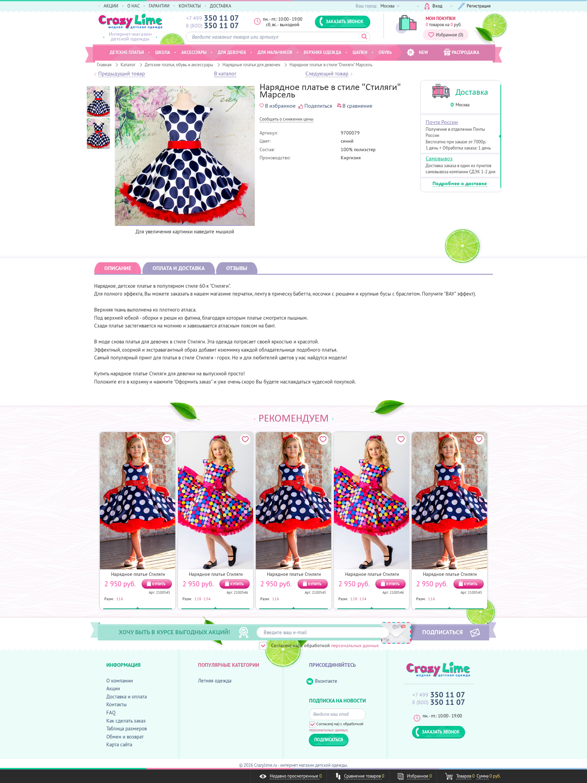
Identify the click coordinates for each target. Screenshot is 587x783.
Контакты (116, 704)
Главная (104, 64)
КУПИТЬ (158, 584)
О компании (119, 680)
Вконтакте (326, 681)
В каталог (225, 74)
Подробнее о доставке (459, 183)
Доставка (472, 92)
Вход (437, 6)
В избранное (280, 105)
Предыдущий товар (121, 74)
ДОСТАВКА (220, 6)
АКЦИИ (111, 6)
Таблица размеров (126, 728)
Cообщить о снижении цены (287, 119)
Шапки (360, 52)
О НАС (133, 6)
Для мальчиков (274, 52)
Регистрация (479, 6)
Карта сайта (119, 744)
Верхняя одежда (322, 52)
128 (197, 598)
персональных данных (355, 645)
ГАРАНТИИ (159, 6)
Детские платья (127, 52)
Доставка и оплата (126, 696)
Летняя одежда (214, 680)
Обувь (385, 52)
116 (119, 598)
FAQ (110, 712)
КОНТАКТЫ (190, 6)
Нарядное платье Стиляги (138, 574)
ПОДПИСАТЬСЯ (442, 632)
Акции (113, 688)
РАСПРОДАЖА (465, 52)
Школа (162, 52)
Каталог (128, 64)
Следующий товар (327, 74)
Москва (462, 105)
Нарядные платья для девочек (251, 64)
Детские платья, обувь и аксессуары (179, 64)
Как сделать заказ (126, 720)
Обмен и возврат (125, 736)
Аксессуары (194, 52)
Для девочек (232, 52)
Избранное (449, 35)
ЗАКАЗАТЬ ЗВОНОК (344, 21)
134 (207, 598)
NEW (423, 52)
